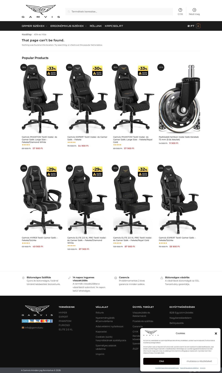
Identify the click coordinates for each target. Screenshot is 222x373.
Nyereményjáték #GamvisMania (105, 319)
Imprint (202, 368)
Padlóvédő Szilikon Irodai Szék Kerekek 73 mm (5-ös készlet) (179, 138)
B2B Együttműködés (181, 312)
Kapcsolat (101, 331)
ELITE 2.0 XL (66, 329)
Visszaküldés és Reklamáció (141, 314)
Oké (161, 361)
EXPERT (63, 316)
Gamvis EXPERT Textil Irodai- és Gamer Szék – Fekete (87, 138)
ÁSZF (136, 348)
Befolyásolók (177, 323)
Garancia (138, 326)
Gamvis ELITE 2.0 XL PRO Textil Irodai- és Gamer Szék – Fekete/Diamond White (86, 240)
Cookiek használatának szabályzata (167, 368)
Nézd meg (194, 14)
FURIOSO (64, 325)
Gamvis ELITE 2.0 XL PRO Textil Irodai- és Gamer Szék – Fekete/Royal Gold (132, 238)
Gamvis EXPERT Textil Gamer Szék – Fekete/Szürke (177, 238)
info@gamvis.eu (34, 327)
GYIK (180, 14)
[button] (215, 333)
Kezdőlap (27, 34)
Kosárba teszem (42, 155)
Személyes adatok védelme (189, 368)
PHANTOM (65, 321)
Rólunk (100, 312)
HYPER (63, 312)
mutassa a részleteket (199, 361)
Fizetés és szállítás (143, 321)
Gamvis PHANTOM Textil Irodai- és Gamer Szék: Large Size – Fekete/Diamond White (39, 139)
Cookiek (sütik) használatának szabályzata (111, 338)
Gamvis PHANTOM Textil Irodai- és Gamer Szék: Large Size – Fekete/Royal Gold (132, 139)
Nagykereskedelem (181, 317)
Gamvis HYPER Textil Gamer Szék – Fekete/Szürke (40, 238)
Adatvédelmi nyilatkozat (109, 326)
